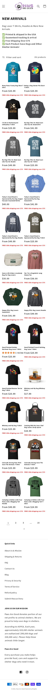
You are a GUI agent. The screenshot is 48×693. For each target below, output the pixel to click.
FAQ (6, 562)
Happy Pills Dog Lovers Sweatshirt (10, 311)
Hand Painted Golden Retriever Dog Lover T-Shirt (11, 348)
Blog (7, 574)
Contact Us (10, 568)
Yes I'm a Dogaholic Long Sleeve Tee (33, 274)
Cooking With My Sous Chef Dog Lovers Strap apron (33, 426)
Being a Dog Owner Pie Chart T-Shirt (34, 86)
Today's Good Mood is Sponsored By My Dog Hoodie (12, 237)
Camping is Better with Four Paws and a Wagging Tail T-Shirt (34, 502)
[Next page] (24, 529)
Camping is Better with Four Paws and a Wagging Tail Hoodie (12, 502)
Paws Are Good (20, 689)
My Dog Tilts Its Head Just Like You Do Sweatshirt (33, 124)
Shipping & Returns (13, 556)
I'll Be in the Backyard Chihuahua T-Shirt (10, 124)
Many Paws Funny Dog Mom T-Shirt (13, 86)
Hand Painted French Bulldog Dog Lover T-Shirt (34, 348)
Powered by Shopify (31, 689)
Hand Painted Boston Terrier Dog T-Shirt (12, 389)
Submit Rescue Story (14, 598)
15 (38, 522)
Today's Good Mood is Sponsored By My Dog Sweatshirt (32, 199)
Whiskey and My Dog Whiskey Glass (34, 389)
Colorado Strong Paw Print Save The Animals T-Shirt (11, 463)
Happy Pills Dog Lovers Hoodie (35, 310)
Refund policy (11, 592)
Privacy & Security (13, 580)
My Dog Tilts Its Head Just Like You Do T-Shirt (33, 161)
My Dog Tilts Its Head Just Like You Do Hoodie (11, 161)
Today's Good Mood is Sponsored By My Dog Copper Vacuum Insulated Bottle (12, 199)
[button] (3, 6)
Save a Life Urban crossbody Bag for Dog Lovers (12, 274)
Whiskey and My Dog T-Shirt (12, 426)
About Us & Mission (13, 550)
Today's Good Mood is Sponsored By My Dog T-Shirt (34, 237)
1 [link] (8, 522)
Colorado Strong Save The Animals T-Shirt (33, 463)
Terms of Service (12, 586)
